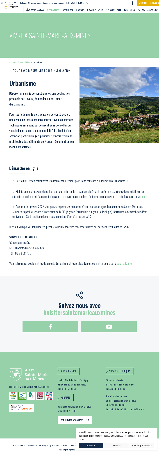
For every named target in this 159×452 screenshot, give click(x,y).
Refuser (117, 445)
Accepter (90, 445)
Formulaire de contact (72, 420)
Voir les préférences (142, 445)
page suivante (124, 263)
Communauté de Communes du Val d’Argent (31, 445)
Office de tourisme (59, 445)
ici (127, 181)
